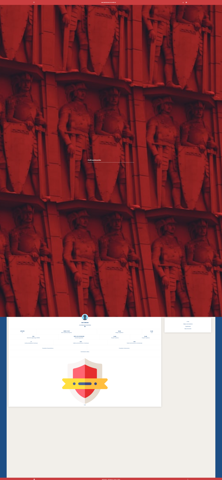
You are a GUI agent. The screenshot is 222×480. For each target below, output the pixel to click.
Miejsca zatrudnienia (188, 324)
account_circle (186, 2)
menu (34, 2)
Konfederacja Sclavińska (85, 325)
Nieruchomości (188, 328)
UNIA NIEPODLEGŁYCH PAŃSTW (108, 2)
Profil (188, 321)
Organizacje (188, 326)
